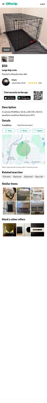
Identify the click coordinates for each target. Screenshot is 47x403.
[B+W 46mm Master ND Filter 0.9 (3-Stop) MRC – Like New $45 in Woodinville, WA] (23, 229)
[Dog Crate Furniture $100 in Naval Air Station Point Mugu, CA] (37, 207)
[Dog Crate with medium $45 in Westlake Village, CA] (9, 194)
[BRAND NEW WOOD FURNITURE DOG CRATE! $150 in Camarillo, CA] (37, 194)
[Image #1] (4, 59)
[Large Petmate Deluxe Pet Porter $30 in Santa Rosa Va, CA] (23, 194)
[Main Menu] (3, 4)
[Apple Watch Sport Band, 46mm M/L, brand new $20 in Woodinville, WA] (37, 229)
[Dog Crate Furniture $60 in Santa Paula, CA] (23, 207)
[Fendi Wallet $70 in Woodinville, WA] (9, 229)
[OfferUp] (11, 4)
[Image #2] (11, 59)
